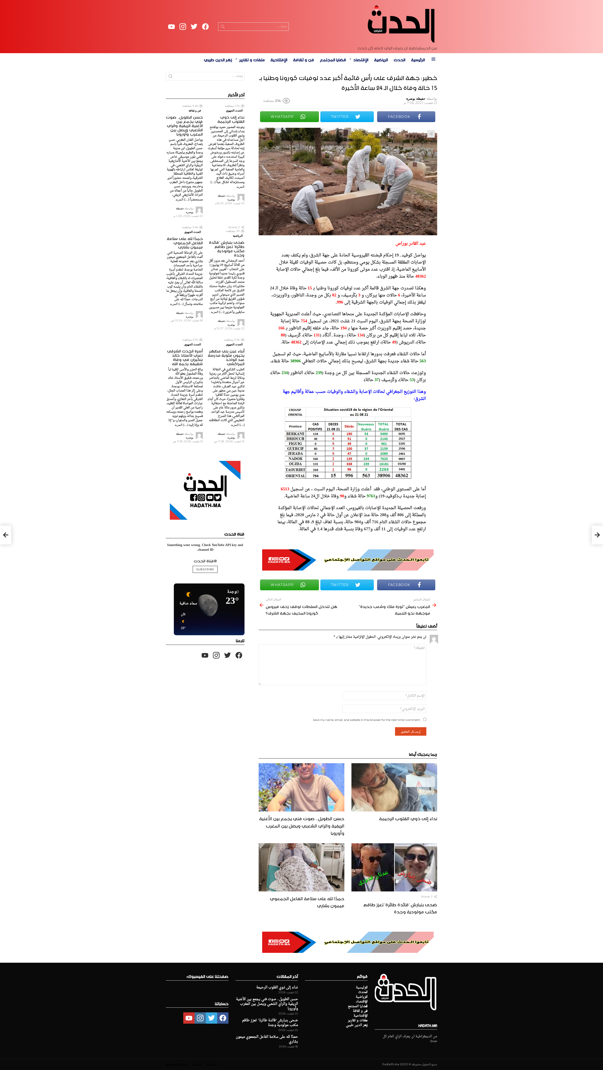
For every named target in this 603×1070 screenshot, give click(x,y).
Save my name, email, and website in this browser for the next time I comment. (366, 720)
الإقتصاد (360, 59)
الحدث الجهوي (234, 110)
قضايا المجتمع (333, 59)
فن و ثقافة (303, 59)
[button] (181, 622)
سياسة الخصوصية (176, 1064)
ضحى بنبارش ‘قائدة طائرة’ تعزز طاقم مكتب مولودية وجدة (400, 907)
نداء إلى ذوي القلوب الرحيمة (408, 818)
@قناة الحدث (205, 560)
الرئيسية (418, 59)
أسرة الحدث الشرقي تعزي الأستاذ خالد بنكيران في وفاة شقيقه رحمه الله (185, 357)
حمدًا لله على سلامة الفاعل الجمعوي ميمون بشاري (307, 901)
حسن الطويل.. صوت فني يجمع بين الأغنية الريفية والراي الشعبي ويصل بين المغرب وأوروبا (301, 825)
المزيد (240, 186)
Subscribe (205, 569)
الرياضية (381, 59)
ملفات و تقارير (252, 59)
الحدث (399, 59)
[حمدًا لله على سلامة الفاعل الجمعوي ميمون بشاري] (301, 867)
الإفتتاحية (278, 59)
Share (431, 134)
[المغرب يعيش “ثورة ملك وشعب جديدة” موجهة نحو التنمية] (597, 535)
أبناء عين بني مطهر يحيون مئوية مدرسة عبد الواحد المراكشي (226, 357)
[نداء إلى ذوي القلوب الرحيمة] (394, 787)
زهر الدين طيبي (218, 59)
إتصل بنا (196, 1064)
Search (223, 27)
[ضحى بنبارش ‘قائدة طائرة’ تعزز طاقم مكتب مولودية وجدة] (394, 867)
